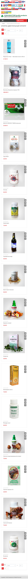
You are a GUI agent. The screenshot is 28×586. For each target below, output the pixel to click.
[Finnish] (23, 1)
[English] (20, 1)
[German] (9, 5)
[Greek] (13, 5)
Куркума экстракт (7, 323)
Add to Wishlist (25, 44)
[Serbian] (20, 8)
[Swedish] (6, 12)
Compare (25, 46)
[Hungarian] (20, 5)
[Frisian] (6, 5)
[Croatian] (6, 1)
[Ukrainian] (9, 12)
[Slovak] (23, 8)
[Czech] (9, 1)
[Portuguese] (13, 8)
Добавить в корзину (25, 41)
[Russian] (16, 8)
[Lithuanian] (3, 8)
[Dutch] (16, 1)
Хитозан (5, 189)
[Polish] (9, 8)
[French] (3, 5)
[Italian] (23, 5)
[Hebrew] (16, 5)
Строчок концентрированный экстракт (12, 456)
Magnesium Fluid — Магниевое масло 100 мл (14, 56)
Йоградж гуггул (6, 422)
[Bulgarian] (3, 1)
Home (3, 23)
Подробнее (25, 100)
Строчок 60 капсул (7, 522)
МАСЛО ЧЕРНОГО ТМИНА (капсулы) (12, 123)
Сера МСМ (5, 156)
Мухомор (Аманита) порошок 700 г (11, 90)
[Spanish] (3, 12)
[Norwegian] (6, 8)
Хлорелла (5, 356)
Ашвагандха (6, 223)
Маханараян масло (7, 389)
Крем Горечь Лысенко (8, 289)
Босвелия (5, 556)
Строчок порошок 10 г (8, 489)
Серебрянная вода (7, 256)
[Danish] (13, 1)
